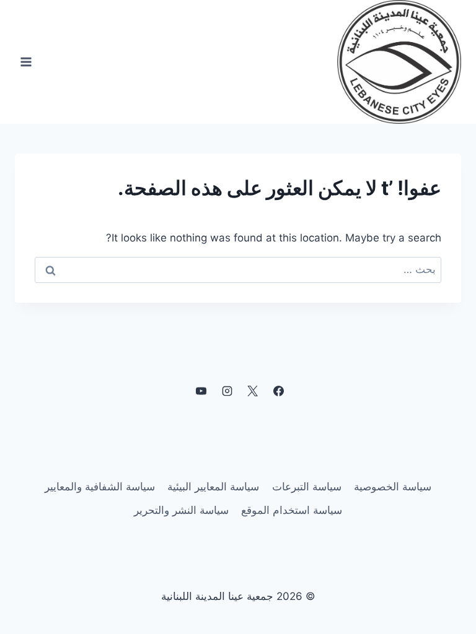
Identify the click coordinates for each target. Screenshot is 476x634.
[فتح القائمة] (26, 61)
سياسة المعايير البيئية (213, 486)
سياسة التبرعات (307, 486)
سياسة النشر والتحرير (181, 510)
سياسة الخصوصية (392, 486)
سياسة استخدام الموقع (291, 510)
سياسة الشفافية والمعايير (100, 486)
